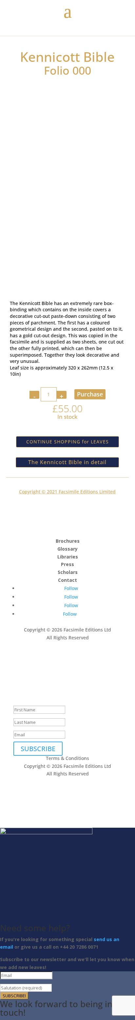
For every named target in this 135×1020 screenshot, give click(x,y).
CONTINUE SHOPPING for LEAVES (67, 442)
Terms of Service (72, 661)
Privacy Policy (28, 661)
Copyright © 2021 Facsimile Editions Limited (67, 491)
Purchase (90, 394)
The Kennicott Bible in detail (67, 462)
